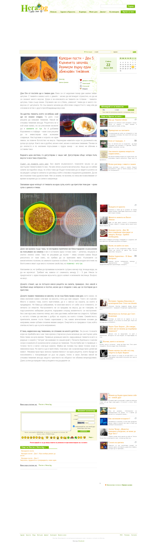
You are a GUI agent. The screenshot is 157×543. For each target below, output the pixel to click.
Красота (28, 535)
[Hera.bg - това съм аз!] (34, 13)
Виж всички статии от (119, 485)
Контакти (134, 535)
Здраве (22, 535)
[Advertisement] (78, 31)
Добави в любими (88, 80)
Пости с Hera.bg (45, 404)
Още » (91, 437)
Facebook (81, 541)
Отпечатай (85, 86)
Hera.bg (61, 79)
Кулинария (53, 535)
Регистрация (89, 52)
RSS (121, 535)
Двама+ (46, 535)
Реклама (127, 535)
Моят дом (40, 535)
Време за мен (62, 535)
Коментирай (86, 83)
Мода (34, 535)
